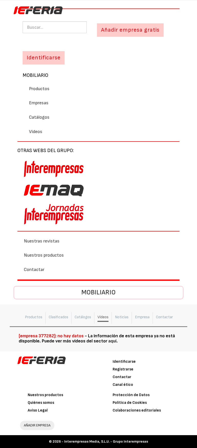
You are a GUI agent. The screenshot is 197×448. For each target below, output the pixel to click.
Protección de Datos (131, 395)
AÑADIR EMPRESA (37, 425)
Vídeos (35, 131)
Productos (39, 88)
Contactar (34, 269)
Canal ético (123, 384)
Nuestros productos (44, 255)
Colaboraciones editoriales (137, 410)
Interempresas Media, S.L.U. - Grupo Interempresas (106, 441)
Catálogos (39, 117)
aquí (112, 341)
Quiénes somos (41, 402)
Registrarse (123, 369)
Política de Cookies (130, 402)
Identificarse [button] (44, 57)
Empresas (38, 103)
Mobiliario (35, 75)
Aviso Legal (38, 410)
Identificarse (124, 361)
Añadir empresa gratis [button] (130, 29)
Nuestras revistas (42, 241)
